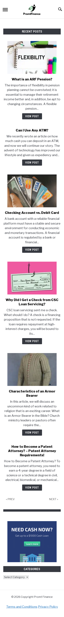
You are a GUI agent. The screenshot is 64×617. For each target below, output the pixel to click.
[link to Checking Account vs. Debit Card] (32, 190)
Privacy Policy (48, 607)
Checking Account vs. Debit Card (32, 213)
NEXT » (53, 499)
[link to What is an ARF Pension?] (32, 57)
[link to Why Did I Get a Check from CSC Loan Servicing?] (32, 278)
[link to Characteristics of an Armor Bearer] (32, 369)
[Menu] (5, 10)
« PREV (10, 499)
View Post (32, 116)
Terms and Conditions (21, 607)
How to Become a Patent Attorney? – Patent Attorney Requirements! (32, 451)
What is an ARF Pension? (32, 79)
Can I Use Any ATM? (32, 130)
